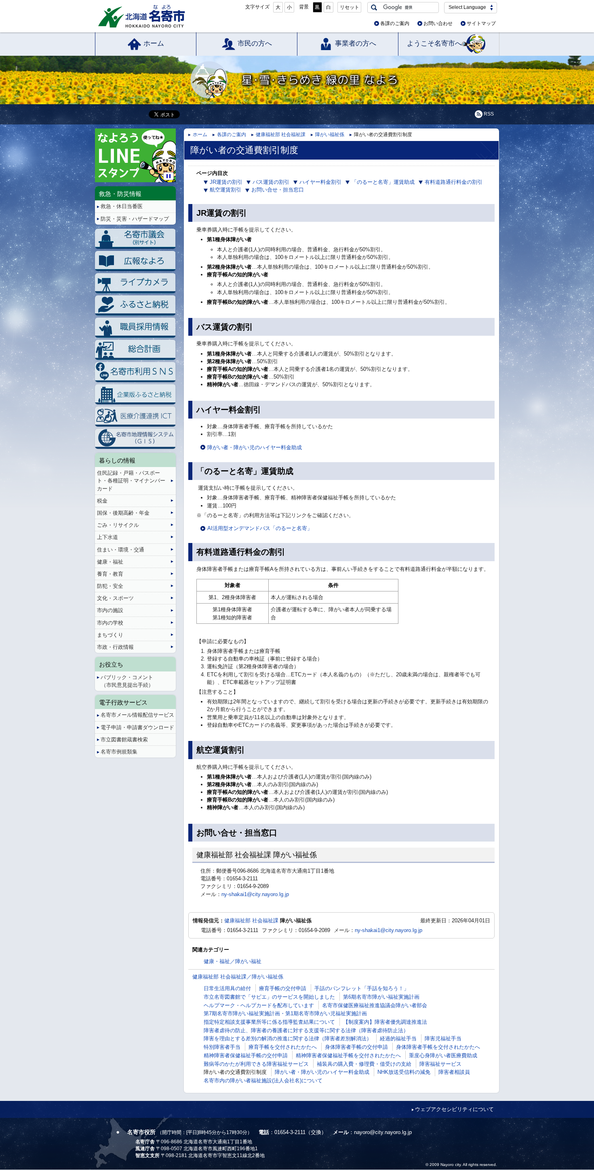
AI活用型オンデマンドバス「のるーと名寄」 (259, 528)
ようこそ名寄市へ (434, 43)
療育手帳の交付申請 (282, 988)
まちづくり (110, 635)
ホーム (153, 43)
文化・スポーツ (115, 598)
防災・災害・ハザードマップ (135, 219)
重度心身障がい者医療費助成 (443, 1055)
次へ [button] (174, 148)
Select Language (467, 7)
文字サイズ (257, 7)
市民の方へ (255, 43)
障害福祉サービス (440, 1064)
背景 (304, 7)
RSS (489, 114)
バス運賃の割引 (271, 182)
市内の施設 (110, 610)
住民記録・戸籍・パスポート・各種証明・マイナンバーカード (131, 480)
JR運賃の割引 (226, 182)
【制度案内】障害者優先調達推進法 (385, 1022)
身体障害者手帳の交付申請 (356, 1047)
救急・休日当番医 (122, 206)
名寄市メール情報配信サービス (137, 715)
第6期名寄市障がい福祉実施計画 (381, 997)
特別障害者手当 (222, 1047)
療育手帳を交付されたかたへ (283, 1047)
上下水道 (107, 537)
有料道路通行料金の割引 (453, 182)
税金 (102, 501)
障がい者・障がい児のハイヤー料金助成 (254, 447)
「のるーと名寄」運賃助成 (383, 182)
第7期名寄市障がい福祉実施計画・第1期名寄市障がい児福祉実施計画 (285, 1013)
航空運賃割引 (225, 190)
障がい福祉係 (329, 134)
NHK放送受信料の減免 (403, 1072)
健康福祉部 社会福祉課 (280, 134)
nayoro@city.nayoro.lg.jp (383, 1132)
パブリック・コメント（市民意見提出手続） (127, 681)
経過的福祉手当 (398, 1038)
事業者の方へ (355, 43)
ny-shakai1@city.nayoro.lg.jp (255, 894)
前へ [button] (96, 148)
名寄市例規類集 (119, 752)
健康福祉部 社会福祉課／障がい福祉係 (237, 977)
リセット (349, 7)
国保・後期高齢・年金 (123, 513)
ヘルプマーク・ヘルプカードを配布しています (259, 1005)
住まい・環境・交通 (120, 550)
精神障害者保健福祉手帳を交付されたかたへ (348, 1055)
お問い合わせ (438, 23)
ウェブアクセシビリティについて (454, 1109)
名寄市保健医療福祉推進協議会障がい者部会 (374, 1005)
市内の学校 (110, 623)
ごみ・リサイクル (118, 525)
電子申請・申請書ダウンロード (137, 727)
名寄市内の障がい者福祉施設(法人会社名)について (263, 1080)
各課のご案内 (394, 23)
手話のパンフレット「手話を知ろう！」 (361, 988)
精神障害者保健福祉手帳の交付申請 (246, 1055)
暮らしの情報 (117, 460)
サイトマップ (481, 23)
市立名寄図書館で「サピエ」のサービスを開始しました (269, 997)
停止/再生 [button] (168, 176)
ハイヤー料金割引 (320, 182)
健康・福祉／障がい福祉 (232, 961)
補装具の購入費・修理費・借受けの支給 (364, 1064)
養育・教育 (110, 574)
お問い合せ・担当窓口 (277, 190)
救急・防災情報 (120, 193)
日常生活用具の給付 (227, 988)
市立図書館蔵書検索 (124, 740)
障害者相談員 (454, 1072)
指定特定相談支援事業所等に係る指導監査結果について (269, 1022)
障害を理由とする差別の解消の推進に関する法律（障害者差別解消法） (288, 1038)
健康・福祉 (110, 562)
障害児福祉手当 (443, 1038)
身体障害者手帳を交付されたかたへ (438, 1047)
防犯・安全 (110, 586)
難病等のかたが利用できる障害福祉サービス (256, 1064)
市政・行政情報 (115, 647)
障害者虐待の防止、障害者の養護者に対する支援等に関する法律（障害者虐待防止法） (306, 1030)
